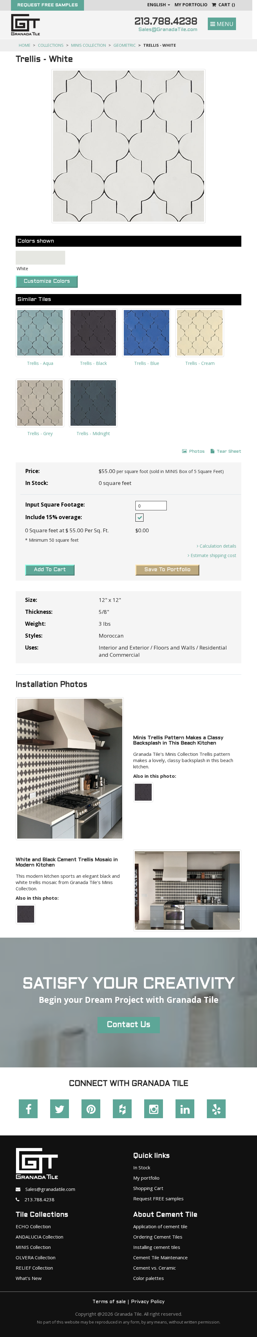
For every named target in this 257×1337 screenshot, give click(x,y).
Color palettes (148, 1278)
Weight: (35, 623)
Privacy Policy (148, 1302)
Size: (31, 599)
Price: (32, 471)
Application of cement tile (160, 1226)
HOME (24, 45)
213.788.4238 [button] (37, 1199)
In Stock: (36, 483)
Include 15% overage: (53, 517)
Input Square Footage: (55, 504)
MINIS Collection (88, 45)
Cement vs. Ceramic (154, 1268)
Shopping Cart (148, 1188)
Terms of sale (109, 1302)
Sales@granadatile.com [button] (47, 1189)
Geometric (124, 45)
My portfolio (146, 1178)
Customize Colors (47, 281)
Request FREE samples (158, 1198)
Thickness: (39, 611)
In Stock (141, 1167)
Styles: (34, 635)
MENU (224, 24)
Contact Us (128, 1025)
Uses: (32, 647)
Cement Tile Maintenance (160, 1257)
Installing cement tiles (156, 1247)
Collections (51, 45)
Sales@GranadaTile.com (168, 29)
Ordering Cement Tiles (157, 1237)
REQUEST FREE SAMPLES (47, 5)
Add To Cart (50, 569)
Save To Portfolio (167, 569)
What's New (29, 1278)
